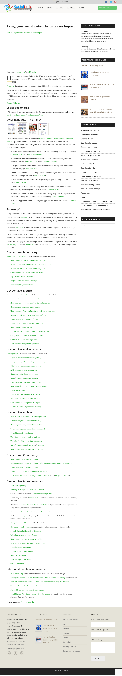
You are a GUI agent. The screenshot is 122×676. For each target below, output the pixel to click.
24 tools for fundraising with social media (25, 531)
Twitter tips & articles (89, 160)
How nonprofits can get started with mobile (26, 424)
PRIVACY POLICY (61, 671)
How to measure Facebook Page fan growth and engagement (32, 311)
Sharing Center (87, 139)
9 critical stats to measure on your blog (24, 339)
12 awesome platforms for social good (24, 475)
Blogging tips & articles (90, 172)
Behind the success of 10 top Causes (23, 535)
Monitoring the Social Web (16, 256)
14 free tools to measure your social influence (26, 299)
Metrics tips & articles (89, 180)
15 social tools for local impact (21, 551)
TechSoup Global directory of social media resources (29, 586)
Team (65, 638)
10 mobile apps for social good (21, 433)
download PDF (16, 154)
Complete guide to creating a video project (25, 382)
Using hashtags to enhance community (24, 463)
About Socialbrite (70, 620)
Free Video (43, 504)
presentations (20, 72)
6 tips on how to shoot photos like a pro (25, 402)
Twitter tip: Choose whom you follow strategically (28, 471)
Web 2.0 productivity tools (20, 555)
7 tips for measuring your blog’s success (24, 343)
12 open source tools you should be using (25, 406)
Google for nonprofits (18, 523)
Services (66, 633)
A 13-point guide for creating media (23, 370)
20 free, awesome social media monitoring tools (27, 268)
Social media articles (89, 168)
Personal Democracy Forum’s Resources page (27, 590)
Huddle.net (30, 244)
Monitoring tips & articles (91, 176)
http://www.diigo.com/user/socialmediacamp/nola (25, 115)
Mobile (83, 197)
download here (43, 475)
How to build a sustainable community (24, 459)
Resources (85, 193)
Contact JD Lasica (13, 103)
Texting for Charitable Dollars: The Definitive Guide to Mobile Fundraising (37, 577)
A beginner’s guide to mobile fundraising (25, 420)
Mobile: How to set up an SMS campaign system (28, 416)
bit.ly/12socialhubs (62, 475)
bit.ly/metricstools (49, 161)
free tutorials (33, 497)
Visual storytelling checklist (20, 390)
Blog (65, 624)
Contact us (10, 86)
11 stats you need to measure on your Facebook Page (29, 331)
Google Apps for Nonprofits (20, 527)
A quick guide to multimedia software (24, 378)
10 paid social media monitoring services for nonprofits (30, 264)
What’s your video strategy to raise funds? (25, 366)
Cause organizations (89, 147)
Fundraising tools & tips (90, 151)
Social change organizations (20, 559)
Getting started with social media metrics (25, 307)
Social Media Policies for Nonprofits (95, 210)
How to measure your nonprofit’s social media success (30, 303)
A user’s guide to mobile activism (22, 445)
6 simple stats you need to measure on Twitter (27, 335)
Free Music (34, 504)
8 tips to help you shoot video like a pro (25, 394)
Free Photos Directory (90, 130)
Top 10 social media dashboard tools (23, 276)
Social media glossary (18, 485)
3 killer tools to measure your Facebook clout (26, 323)
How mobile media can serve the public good (26, 449)
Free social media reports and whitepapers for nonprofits (30, 512)
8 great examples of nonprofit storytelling (25, 357)
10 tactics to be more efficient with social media (27, 543)
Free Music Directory (89, 135)
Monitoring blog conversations (21, 284)
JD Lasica (32, 72)
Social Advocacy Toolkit (90, 185)
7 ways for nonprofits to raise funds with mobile (27, 429)
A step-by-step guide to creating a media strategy (28, 362)
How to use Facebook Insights (21, 327)
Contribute (67, 642)
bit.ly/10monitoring (35, 154)
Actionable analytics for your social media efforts (28, 315)
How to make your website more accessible (26, 539)
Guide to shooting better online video (24, 374)
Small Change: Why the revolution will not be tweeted (30, 594)
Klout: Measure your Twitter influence (24, 319)
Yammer (24, 217)
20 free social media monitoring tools (96, 205)
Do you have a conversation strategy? (23, 280)
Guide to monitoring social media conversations (27, 272)
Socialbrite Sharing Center (42, 493)
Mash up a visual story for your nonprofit (25, 398)
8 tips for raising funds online (21, 547)
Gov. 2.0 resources (17, 563)
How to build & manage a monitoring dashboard (28, 260)
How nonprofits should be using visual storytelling (29, 386)
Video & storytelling (88, 164)
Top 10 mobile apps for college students (25, 437)
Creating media (12, 353)
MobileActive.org (16, 573)
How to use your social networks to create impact (24, 32)
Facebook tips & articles (90, 155)
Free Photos (25, 504)
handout (41, 445)
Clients (66, 629)
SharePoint (19, 227)
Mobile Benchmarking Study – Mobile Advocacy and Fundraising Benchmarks (39, 581)
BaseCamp (12, 244)
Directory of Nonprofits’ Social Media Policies (27, 489)
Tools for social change (90, 189)
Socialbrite (18, 8)
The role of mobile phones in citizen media (26, 441)
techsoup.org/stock (22, 516)
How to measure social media (17, 295)
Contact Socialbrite (28, 602)
